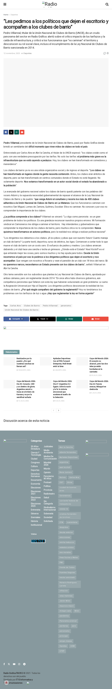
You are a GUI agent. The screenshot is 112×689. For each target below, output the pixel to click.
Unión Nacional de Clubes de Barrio (21, 310)
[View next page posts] (58, 410)
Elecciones (36, 487)
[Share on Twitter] (11, 132)
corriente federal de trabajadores (69, 502)
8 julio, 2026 (59, 401)
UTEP (62, 651)
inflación (64, 591)
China (69, 482)
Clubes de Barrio (32, 306)
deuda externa (66, 532)
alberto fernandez (68, 452)
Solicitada (48, 521)
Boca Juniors (66, 472)
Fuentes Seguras (67, 572)
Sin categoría (48, 502)
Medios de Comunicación (50, 457)
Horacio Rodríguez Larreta (68, 584)
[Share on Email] (22, 132)
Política (47, 486)
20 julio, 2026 (96, 375)
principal (64, 636)
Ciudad (34, 459)
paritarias (64, 626)
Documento (36, 480)
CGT (61, 482)
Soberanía (48, 513)
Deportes (14, 15)
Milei (77, 611)
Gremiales (35, 517)
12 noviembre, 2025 (12, 53)
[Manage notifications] (6, 682)
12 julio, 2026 (23, 401)
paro (74, 626)
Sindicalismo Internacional (50, 508)
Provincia (48, 490)
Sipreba (63, 646)
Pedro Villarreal (50, 306)
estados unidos (67, 547)
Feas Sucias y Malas (69, 557)
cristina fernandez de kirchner (68, 515)
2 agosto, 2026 (60, 370)
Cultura (34, 466)
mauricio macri (67, 606)
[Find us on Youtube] (14, 664)
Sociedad (48, 517)
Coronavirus (65, 496)
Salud (46, 497)
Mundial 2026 (47, 463)
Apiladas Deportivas (69, 457)
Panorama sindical (68, 621)
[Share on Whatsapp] (16, 132)
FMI (61, 562)
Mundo (47, 468)
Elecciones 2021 (36, 492)
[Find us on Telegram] (24, 664)
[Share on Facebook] (6, 132)
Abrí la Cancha (66, 447)
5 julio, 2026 (96, 393)
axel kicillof (65, 467)
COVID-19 (64, 509)
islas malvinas (66, 596)
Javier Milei (65, 601)
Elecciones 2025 (36, 504)
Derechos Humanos (35, 475)
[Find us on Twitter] (9, 664)
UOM (72, 646)
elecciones (65, 537)
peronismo (66, 306)
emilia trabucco (67, 542)
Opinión (47, 472)
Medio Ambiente (48, 451)
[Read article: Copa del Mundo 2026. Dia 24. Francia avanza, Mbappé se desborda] (82, 384)
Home (6, 15)
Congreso (35, 462)
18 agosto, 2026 (24, 370)
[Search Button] (107, 4)
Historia (34, 521)
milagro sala (65, 611)
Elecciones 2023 (36, 498)
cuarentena (72, 522)
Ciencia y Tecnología (36, 453)
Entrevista (35, 510)
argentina (64, 462)
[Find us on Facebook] (4, 664)
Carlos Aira (15, 306)
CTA (61, 522)
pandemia (64, 616)
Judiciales (48, 446)
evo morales (65, 552)
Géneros (35, 513)
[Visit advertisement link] (56, 336)
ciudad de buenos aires (68, 489)
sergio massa (66, 641)
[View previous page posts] (53, 410)
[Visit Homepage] (55, 4)
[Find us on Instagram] (19, 664)
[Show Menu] (5, 4)
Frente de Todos (67, 567)
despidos (64, 527)
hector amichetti (67, 577)
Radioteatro (49, 494)
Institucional (36, 525)
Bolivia (63, 477)
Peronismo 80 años (49, 477)
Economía (35, 484)
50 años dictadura (35, 447)
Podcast (47, 482)
